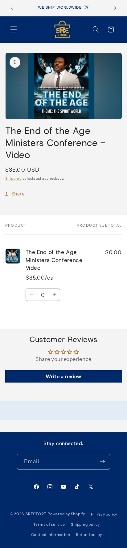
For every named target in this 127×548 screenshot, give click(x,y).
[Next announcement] (115, 8)
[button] (13, 29)
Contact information (50, 534)
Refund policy (89, 534)
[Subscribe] (102, 462)
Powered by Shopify (66, 514)
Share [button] (18, 194)
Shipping (13, 178)
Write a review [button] (63, 376)
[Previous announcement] (12, 8)
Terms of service (49, 524)
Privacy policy (104, 514)
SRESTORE (36, 514)
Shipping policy (85, 524)
